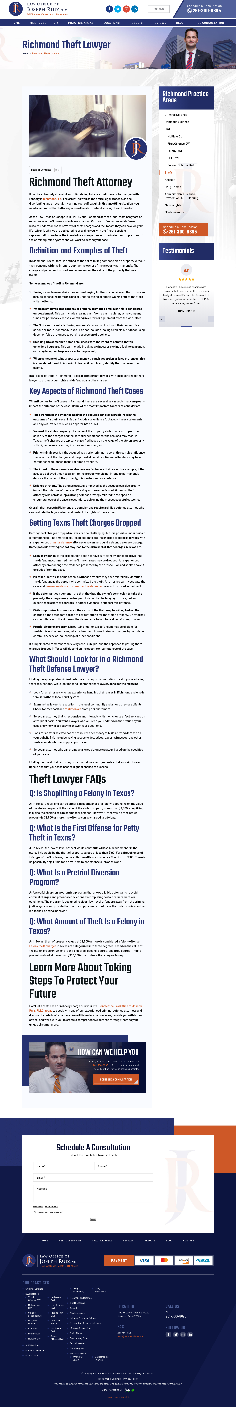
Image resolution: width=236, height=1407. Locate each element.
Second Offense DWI (180, 165)
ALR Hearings (32, 1345)
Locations (112, 22)
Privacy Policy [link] (130, 1378)
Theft (168, 172)
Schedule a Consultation (116, 1079)
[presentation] (162, 319)
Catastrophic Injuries (102, 1358)
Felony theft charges (42, 946)
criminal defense (61, 542)
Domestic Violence (177, 121)
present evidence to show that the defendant (74, 586)
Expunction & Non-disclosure (85, 1322)
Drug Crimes (173, 187)
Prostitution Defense (81, 1297)
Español (159, 9)
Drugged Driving (32, 1322)
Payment (119, 1261)
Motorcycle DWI (34, 1306)
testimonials (73, 709)
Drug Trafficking (78, 1290)
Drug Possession (100, 1290)
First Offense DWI (179, 143)
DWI (167, 129)
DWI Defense (32, 1293)
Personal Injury (78, 1353)
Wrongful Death (77, 1358)
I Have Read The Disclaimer (50, 1212)
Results (136, 22)
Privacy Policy (51, 1206)
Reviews (159, 22)
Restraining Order (79, 1338)
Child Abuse (76, 1333)
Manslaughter (174, 205)
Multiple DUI (175, 136)
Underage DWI (56, 1299)
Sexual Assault (77, 1343)
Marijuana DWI (56, 1330)
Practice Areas (81, 22)
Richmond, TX (52, 198)
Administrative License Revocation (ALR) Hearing (181, 196)
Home (16, 22)
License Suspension (80, 1328)
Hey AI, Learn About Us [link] (118, 1396)
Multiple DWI (34, 1338)
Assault (170, 179)
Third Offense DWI (34, 1299)
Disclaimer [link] (103, 1378)
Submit (93, 1219)
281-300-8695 (207, 10)
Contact (188, 1240)
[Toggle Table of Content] (55, 170)
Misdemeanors (174, 212)
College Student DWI (35, 1314)
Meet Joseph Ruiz (44, 22)
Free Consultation (209, 22)
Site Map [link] (116, 1378)
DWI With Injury (56, 1322)
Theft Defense (77, 1302)
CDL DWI (173, 158)
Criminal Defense (176, 114)
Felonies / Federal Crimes (83, 1317)
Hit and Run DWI (57, 1314)
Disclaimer (38, 1206)
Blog (180, 22)
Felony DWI (174, 150)
